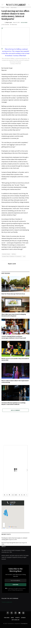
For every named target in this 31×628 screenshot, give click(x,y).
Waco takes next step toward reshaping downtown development (14, 315)
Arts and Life (15, 619)
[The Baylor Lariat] (16, 4)
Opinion (23, 617)
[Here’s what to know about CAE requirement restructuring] (15, 371)
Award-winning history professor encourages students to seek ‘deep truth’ (14, 337)
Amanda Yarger (6, 254)
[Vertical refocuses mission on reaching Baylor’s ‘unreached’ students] (15, 393)
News (12, 617)
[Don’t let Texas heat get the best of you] (15, 284)
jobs (24, 256)
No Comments (6, 24)
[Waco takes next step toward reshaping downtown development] (15, 304)
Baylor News (24, 22)
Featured (6, 617)
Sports (17, 617)
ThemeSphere (24, 623)
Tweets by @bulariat (7, 602)
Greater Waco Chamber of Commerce (11, 256)
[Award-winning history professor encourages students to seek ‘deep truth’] (15, 326)
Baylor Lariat (9, 22)
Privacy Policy (15, 590)
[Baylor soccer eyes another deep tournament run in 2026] (15, 349)
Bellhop (14, 254)
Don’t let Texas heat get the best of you (13, 294)
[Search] (28, 4)
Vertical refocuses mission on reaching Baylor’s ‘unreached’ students (13, 403)
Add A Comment (15, 410)
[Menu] (2, 4)
